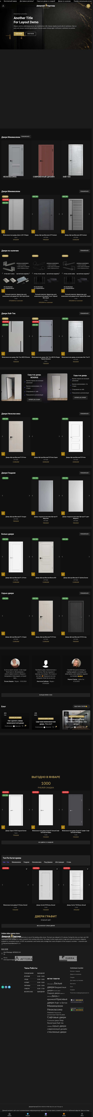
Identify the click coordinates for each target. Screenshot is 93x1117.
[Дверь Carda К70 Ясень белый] (46, 884)
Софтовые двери (56, 1017)
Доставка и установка (76, 980)
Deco (16, 237)
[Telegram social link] (9, 987)
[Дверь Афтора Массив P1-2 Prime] (15, 556)
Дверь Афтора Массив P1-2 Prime (15, 577)
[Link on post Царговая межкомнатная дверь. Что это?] (46, 720)
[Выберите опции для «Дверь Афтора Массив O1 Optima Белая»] (63, 574)
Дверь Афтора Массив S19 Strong (75, 637)
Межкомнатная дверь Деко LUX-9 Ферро (16, 235)
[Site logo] (45, 6)
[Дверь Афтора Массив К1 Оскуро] (15, 495)
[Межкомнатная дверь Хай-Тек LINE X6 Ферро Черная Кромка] (45, 336)
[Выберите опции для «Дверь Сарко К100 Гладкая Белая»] (3, 827)
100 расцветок (50, 983)
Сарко (16, 833)
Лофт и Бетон (60, 1003)
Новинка (50, 1012)
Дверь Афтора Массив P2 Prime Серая (46, 457)
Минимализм (55, 1006)
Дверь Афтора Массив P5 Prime (76, 457)
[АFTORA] (23, 958)
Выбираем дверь (43, 718)
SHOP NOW (30, 33)
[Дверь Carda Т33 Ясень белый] (76, 884)
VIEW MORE (19, 33)
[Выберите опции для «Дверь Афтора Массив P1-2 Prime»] (3, 574)
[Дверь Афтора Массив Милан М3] (45, 556)
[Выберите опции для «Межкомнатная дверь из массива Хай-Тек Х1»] (63, 354)
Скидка (72, 977)
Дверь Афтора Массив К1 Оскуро (16, 516)
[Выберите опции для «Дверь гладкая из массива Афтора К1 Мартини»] (33, 513)
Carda (15, 298)
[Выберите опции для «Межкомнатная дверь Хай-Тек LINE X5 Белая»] (3, 353)
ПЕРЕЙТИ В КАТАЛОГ (46, 102)
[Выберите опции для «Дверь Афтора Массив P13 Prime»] (3, 454)
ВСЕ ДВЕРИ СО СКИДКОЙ (46, 842)
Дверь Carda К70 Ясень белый (45, 905)
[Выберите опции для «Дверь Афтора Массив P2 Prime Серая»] (33, 454)
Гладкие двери (53, 993)
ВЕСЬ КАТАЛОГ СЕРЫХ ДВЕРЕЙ (46, 925)
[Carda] (68, 958)
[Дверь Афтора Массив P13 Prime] (15, 436)
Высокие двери (56, 990)
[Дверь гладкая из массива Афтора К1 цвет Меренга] (75, 495)
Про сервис (17, 717)
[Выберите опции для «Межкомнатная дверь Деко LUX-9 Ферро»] (3, 231)
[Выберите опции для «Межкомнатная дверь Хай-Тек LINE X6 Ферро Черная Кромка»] (33, 353)
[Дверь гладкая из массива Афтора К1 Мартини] (45, 495)
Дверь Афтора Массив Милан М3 (46, 577)
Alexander (18, 726)
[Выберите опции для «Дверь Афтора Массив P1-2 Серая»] (3, 633)
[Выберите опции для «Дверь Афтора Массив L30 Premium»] (63, 231)
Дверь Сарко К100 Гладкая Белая (15, 830)
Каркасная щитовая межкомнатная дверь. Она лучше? (76, 721)
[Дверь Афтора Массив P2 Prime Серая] (45, 436)
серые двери (59, 1026)
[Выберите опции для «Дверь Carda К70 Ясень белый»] (57, 869)
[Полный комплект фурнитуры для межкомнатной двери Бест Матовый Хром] (15, 273)
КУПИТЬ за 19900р (80, 397)
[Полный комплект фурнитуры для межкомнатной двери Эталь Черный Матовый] (45, 273)
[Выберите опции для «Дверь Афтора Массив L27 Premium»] (33, 231)
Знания (12, 717)
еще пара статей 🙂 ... (81, 706)
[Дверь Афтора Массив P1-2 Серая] (15, 616)
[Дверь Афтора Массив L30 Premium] (75, 214)
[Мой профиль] (3, 6)
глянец (49, 1026)
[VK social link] (6, 987)
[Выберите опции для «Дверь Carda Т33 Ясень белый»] (87, 869)
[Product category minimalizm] (45, 159)
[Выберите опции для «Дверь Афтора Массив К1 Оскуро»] (3, 513)
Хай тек (60, 1023)
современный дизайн (57, 1029)
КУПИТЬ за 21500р (34, 399)
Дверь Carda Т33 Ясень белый (76, 905)
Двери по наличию (75, 974)
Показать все (25, 136)
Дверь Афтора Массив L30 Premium (76, 235)
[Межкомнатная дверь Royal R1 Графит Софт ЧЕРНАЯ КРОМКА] (75, 809)
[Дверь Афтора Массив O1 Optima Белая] (75, 556)
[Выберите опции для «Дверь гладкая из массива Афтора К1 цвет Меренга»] (63, 513)
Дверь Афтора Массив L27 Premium (46, 235)
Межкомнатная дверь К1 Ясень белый (15, 905)
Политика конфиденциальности (79, 993)
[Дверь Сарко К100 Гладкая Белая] (15, 809)
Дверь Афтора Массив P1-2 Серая (15, 637)
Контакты (73, 983)
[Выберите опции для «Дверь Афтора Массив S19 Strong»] (63, 633)
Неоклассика (54, 1009)
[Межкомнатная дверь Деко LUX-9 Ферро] (15, 214)
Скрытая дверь (60, 1014)
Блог (71, 986)
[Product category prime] (16, 159)
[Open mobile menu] (88, 6)
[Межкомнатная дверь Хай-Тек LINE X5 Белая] (15, 336)
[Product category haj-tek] (75, 159)
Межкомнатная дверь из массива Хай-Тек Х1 (76, 357)
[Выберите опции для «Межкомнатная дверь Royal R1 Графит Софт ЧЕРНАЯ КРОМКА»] (63, 827)
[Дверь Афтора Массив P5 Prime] (75, 436)
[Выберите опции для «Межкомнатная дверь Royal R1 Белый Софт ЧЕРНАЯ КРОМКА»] (33, 827)
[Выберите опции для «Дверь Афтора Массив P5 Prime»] (63, 454)
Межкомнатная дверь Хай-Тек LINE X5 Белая (16, 357)
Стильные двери (53, 1020)
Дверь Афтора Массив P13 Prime (16, 457)
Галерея (72, 990)
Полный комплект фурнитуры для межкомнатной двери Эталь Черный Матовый (45, 296)
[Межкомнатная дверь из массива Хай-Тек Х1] (75, 336)
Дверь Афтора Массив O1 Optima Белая (75, 577)
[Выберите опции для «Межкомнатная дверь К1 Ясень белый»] (26, 869)
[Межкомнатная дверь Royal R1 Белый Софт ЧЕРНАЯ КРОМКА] (45, 809)
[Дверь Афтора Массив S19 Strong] (75, 616)
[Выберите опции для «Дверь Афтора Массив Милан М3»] (33, 574)
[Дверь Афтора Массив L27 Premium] (45, 214)
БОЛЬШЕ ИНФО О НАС (45, 695)
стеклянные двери (56, 1032)
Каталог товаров (75, 971)
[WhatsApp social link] (2, 987)
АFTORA (46, 237)
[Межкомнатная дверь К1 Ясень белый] (15, 884)
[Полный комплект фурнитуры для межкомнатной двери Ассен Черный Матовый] (75, 273)
